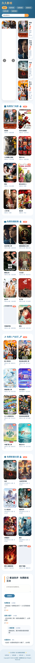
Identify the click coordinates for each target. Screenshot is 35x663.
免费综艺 (28, 7)
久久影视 (7, 3)
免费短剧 (14, 11)
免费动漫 (5, 11)
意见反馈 (28, 655)
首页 (4, 7)
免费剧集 (20, 7)
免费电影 (11, 7)
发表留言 (9, 596)
